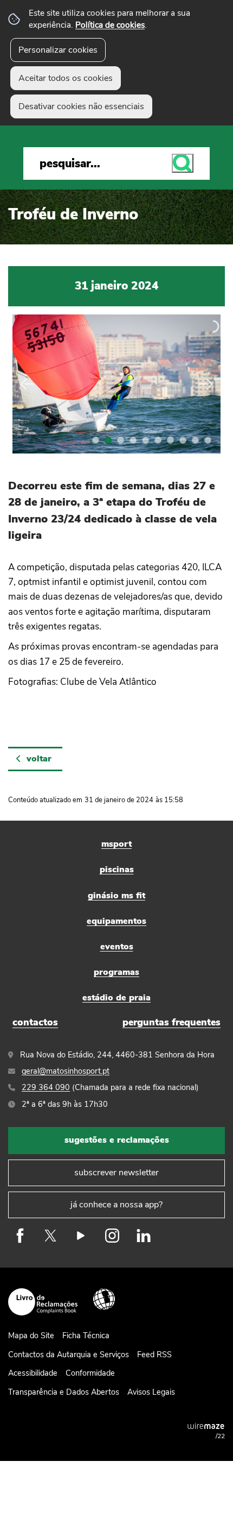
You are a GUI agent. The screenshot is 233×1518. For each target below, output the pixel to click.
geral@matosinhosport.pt (65, 1071)
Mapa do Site (31, 1335)
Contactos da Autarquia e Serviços (68, 1354)
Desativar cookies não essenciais (81, 106)
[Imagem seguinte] (204, 384)
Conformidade (90, 1373)
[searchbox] (116, 163)
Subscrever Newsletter (116, 1173)
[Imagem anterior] (28, 384)
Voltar (39, 759)
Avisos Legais (151, 1392)
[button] (95, 440)
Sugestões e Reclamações (116, 1140)
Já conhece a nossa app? (116, 1205)
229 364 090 (46, 1087)
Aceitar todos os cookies (65, 78)
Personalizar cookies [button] (58, 50)
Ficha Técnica (85, 1335)
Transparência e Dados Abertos (63, 1392)
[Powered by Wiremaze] (206, 1425)
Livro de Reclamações (42, 1301)
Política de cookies (110, 24)
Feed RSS (154, 1354)
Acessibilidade (104, 1299)
